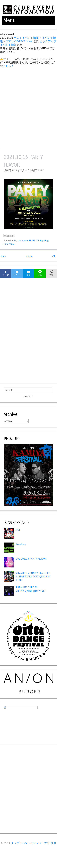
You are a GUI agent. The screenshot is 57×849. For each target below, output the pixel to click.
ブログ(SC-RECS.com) (19, 41)
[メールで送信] (5, 235)
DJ (15, 240)
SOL (18, 530)
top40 (12, 244)
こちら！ (8, 66)
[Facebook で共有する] (13, 235)
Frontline (21, 544)
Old (54, 256)
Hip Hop (44, 240)
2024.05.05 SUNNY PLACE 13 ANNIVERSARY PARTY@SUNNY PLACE (33, 576)
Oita (6, 244)
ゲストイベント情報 (26, 37)
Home (29, 256)
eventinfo (23, 240)
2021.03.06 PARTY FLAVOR (31, 558)
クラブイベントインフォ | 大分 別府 (33, 843)
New (3, 256)
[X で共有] (10, 235)
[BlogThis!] (7, 235)
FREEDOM (34, 240)
